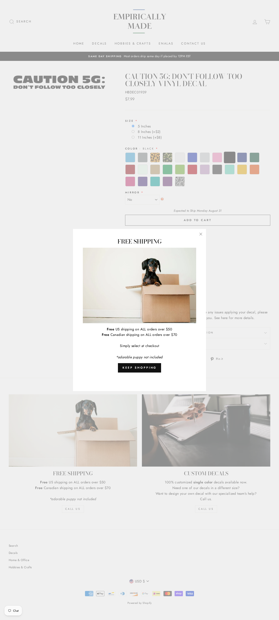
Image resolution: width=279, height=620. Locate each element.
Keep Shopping (139, 368)
